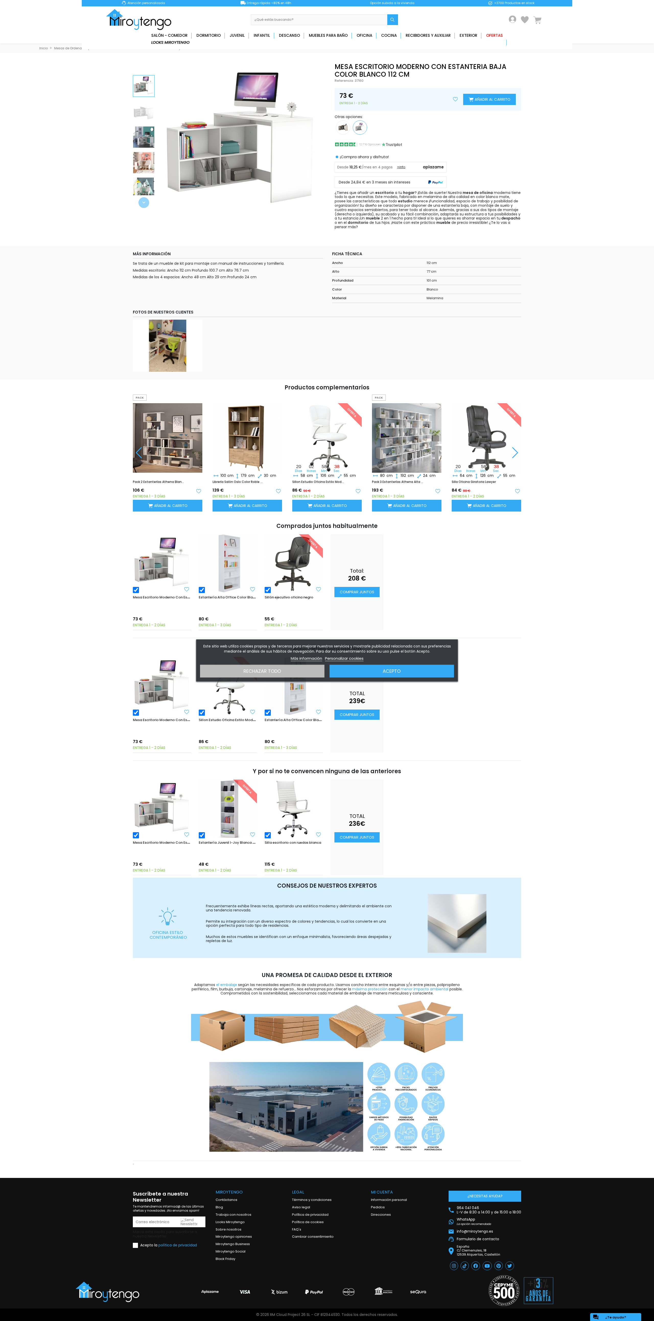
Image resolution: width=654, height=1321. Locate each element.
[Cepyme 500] (504, 1290)
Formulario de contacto (478, 1239)
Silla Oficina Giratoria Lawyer (474, 482)
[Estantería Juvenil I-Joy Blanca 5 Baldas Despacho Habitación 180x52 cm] (228, 809)
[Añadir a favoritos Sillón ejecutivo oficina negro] (318, 589)
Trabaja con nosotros (233, 1214)
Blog (219, 1207)
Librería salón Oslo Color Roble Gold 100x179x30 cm (239, 482)
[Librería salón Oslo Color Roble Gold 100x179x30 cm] (247, 434)
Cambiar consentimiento (313, 1236)
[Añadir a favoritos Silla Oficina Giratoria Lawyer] (517, 490)
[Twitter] (509, 1266)
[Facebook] (475, 1266)
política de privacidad (177, 1245)
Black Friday (225, 1258)
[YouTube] (487, 1266)
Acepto (392, 671)
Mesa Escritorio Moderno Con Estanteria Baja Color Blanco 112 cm (188, 597)
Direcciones (381, 1214)
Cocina (389, 35)
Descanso (289, 35)
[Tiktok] (465, 1266)
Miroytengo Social (231, 1251)
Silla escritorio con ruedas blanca (293, 842)
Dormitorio (208, 35)
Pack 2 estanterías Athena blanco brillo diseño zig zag (159, 482)
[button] (143, 202)
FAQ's (296, 1229)
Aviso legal (301, 1207)
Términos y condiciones (312, 1199)
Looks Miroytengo (170, 42)
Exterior (468, 35)
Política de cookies (308, 1222)
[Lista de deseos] (524, 19)
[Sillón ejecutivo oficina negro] (294, 563)
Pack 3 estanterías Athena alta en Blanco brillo (398, 482)
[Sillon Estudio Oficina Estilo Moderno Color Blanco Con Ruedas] (228, 686)
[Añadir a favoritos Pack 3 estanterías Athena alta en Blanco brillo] (437, 490)
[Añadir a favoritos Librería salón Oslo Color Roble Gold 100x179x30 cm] (278, 490)
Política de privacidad (310, 1214)
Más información (306, 658)
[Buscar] (392, 19)
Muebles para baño (328, 35)
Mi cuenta (382, 1192)
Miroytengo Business (233, 1244)
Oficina (364, 35)
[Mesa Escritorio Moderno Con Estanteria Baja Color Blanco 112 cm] (162, 563)
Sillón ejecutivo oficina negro (289, 597)
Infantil (262, 35)
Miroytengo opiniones (234, 1236)
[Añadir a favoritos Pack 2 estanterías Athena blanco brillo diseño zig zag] (198, 490)
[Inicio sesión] (513, 19)
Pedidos (378, 1207)
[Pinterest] (498, 1266)
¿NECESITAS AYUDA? (485, 1196)
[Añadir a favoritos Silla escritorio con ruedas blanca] (318, 834)
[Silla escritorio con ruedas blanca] (294, 809)
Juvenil (237, 35)
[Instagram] (454, 1266)
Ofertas (494, 35)
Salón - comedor (169, 35)
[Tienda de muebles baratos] (140, 19)
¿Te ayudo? (609, 1317)
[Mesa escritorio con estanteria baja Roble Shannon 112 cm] (343, 127)
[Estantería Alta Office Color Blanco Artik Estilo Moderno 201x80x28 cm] (228, 563)
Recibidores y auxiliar (428, 35)
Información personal (389, 1199)
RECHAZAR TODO (262, 671)
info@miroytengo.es (475, 1231)
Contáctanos (226, 1199)
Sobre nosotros (228, 1229)
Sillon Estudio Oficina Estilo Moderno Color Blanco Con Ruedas (318, 482)
